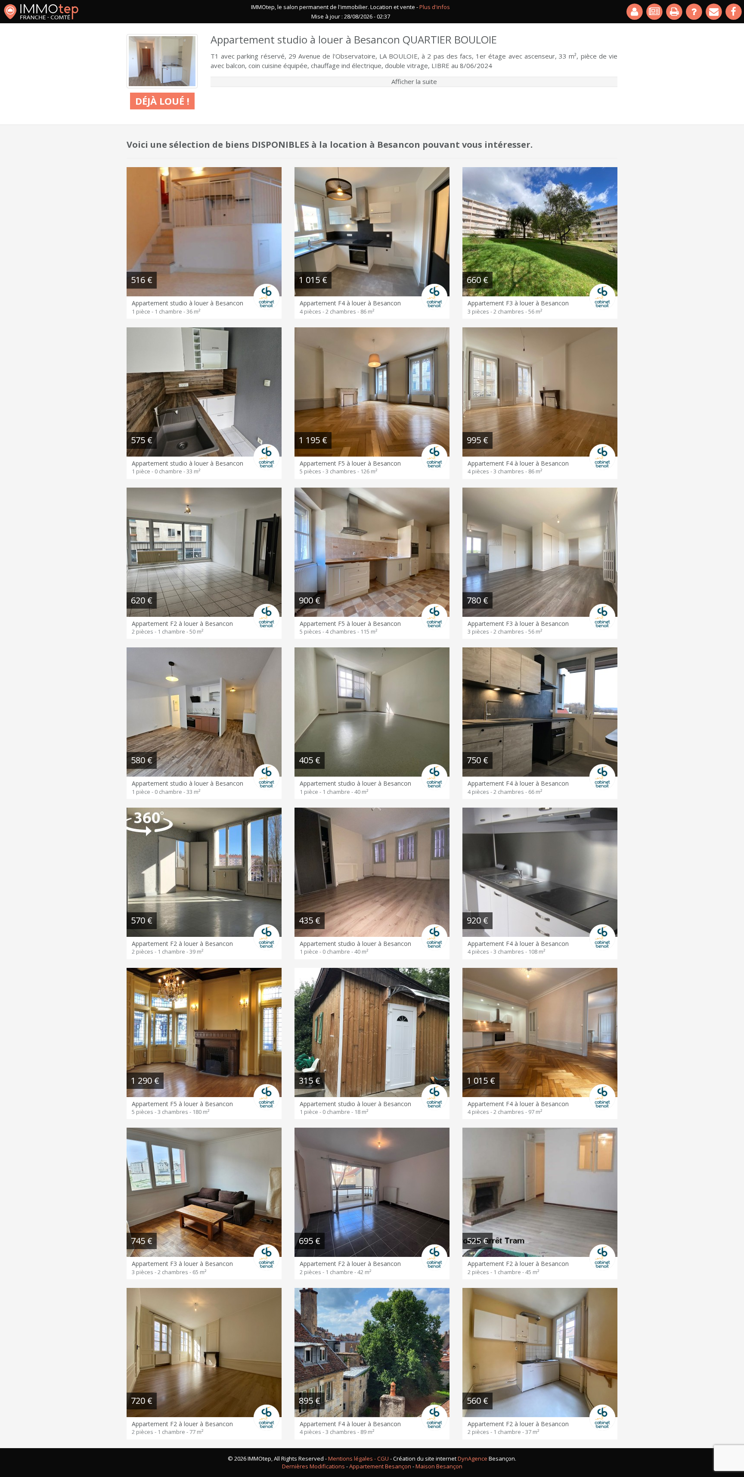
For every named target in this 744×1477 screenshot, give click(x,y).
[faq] (694, 11)
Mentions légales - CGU (358, 1458)
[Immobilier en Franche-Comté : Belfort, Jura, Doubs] (41, 11)
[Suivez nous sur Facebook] (734, 11)
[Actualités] (655, 11)
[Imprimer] (675, 11)
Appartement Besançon (380, 1466)
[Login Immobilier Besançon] (635, 11)
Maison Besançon (438, 1466)
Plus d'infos (434, 7)
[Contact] (714, 11)
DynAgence (472, 1458)
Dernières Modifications (313, 1466)
